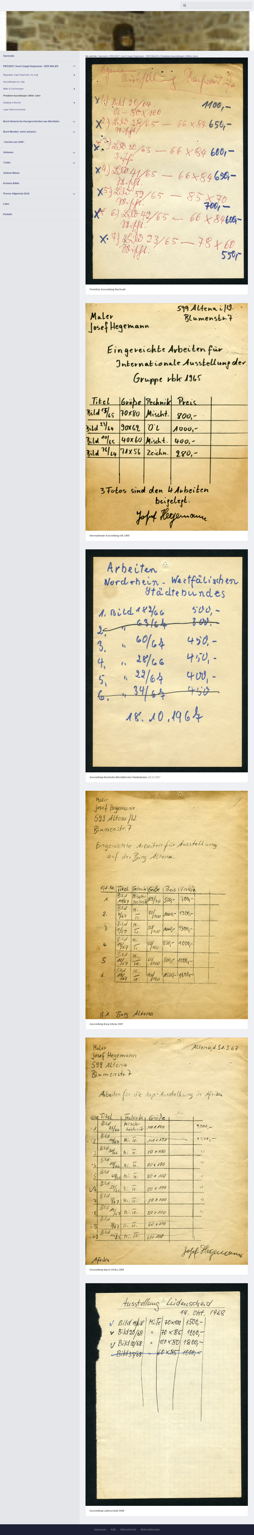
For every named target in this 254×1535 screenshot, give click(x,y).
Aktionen (8, 152)
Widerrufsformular (150, 1529)
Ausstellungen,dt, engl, (14, 82)
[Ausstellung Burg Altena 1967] (167, 905)
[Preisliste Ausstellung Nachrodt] (167, 171)
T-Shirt (7, 162)
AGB (113, 1529)
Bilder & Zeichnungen (13, 88)
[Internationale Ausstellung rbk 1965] (167, 417)
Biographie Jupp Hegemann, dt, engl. (20, 75)
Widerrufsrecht (128, 1529)
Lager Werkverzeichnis (14, 109)
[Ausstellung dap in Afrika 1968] (167, 1151)
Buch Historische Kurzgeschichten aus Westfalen (31, 121)
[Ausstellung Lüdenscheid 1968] (167, 1394)
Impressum (100, 1529)
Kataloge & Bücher (12, 102)
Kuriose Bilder (11, 183)
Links (6, 204)
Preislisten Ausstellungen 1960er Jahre (21, 95)
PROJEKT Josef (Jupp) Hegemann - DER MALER (30, 66)
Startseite (8, 56)
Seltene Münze (11, 173)
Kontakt (7, 214)
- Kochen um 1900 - (14, 142)
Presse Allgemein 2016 (16, 193)
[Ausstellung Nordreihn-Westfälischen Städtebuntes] (167, 660)
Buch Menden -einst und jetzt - (20, 131)
